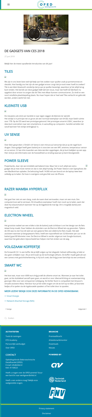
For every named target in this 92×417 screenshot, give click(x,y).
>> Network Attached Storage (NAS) (19, 301)
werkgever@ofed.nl (28, 375)
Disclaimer (46, 413)
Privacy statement (46, 408)
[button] (8, 4)
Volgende (81, 309)
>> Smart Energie (11, 296)
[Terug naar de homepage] (46, 4)
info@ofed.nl (17, 365)
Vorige (9, 309)
